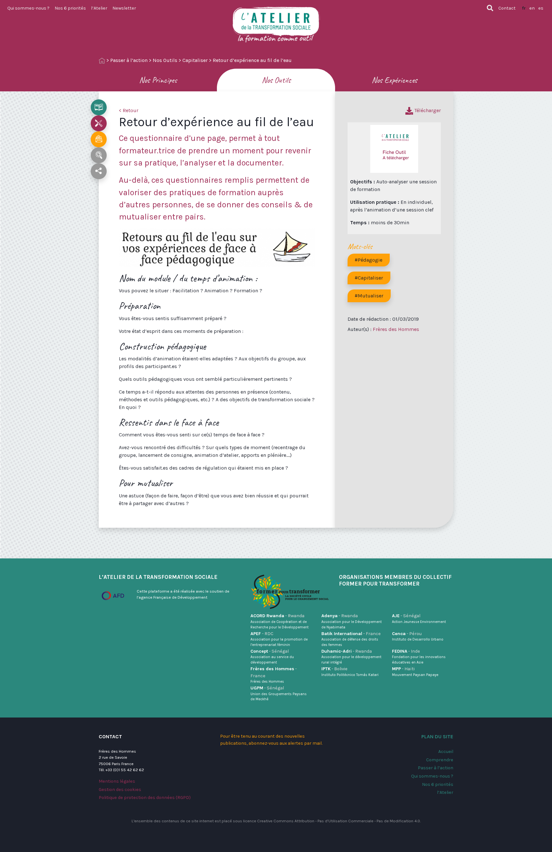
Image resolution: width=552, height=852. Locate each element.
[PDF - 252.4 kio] (394, 148)
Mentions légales (117, 781)
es (540, 8)
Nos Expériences (394, 80)
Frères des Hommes (396, 329)
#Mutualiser (369, 296)
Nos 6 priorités (70, 8)
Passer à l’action (129, 60)
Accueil (445, 751)
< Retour (128, 110)
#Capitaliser (369, 278)
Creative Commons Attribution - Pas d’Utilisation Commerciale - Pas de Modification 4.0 (338, 820)
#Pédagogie (368, 260)
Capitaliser (195, 60)
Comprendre (439, 760)
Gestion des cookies (120, 789)
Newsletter (124, 8)
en (532, 8)
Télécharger (427, 110)
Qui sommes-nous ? (28, 8)
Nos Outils (165, 60)
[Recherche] (490, 8)
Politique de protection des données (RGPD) (145, 797)
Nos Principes (158, 80)
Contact (507, 8)
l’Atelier (99, 8)
